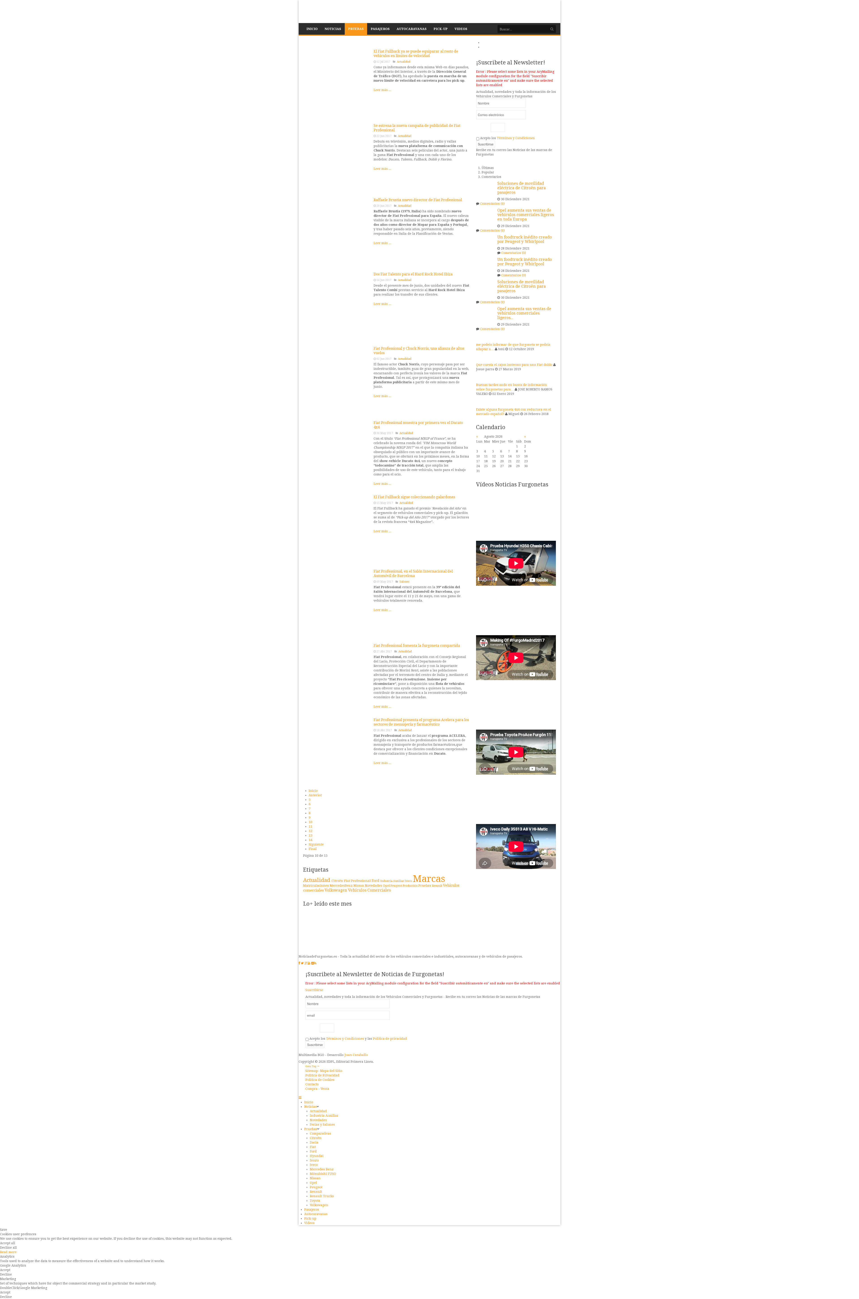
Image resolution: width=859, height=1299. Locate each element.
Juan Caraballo (356, 1055)
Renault (437, 885)
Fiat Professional (358, 881)
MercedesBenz (341, 885)
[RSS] (315, 963)
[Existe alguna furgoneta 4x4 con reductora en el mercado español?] (481, 401)
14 (310, 840)
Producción (410, 885)
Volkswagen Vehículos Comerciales (358, 890)
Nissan (359, 885)
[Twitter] (302, 963)
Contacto (312, 1084)
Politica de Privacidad (322, 1075)
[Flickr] (312, 963)
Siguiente (316, 844)
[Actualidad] (336, 157)
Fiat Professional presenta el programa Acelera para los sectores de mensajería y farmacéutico (421, 722)
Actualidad (403, 61)
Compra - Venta (317, 1088)
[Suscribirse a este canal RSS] (466, 43)
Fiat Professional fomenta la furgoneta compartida (417, 645)
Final (313, 849)
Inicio (313, 790)
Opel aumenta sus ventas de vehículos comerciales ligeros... (524, 313)
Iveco (409, 881)
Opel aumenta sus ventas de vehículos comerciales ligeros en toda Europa (525, 214)
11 (310, 826)
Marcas (429, 878)
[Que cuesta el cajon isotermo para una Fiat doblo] (481, 356)
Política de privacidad (390, 1038)
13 (310, 835)
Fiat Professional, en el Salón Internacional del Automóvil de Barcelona (413, 573)
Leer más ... (382, 90)
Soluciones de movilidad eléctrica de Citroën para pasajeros (521, 188)
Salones (404, 581)
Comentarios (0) (492, 203)
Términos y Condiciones (516, 138)
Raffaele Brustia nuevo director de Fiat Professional (418, 200)
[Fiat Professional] (336, 82)
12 (310, 831)
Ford (376, 881)
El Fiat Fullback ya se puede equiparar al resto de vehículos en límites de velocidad (416, 53)
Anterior (315, 795)
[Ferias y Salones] (336, 602)
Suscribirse (314, 990)
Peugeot (396, 885)
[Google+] (306, 963)
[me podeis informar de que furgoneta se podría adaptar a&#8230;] (481, 336)
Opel (386, 885)
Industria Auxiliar (392, 881)
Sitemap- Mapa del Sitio (323, 1071)
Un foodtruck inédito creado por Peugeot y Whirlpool (524, 239)
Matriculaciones (316, 885)
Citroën (338, 881)
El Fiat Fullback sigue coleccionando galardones (414, 497)
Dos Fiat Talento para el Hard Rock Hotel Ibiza (413, 274)
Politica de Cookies (319, 1080)
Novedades (374, 885)
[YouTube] (309, 963)
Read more (8, 1252)
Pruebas (425, 885)
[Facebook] (299, 963)
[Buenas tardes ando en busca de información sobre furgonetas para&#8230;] (481, 377)
